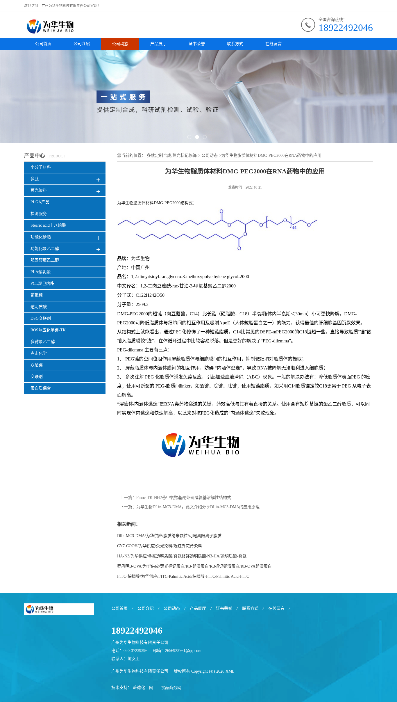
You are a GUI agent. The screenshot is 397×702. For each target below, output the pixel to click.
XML (230, 671)
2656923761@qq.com (183, 650)
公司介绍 (82, 44)
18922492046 (346, 27)
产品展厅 (158, 44)
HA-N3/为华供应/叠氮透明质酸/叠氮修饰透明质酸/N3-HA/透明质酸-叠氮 (181, 556)
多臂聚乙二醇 (43, 342)
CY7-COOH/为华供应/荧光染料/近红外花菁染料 (159, 546)
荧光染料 (39, 190)
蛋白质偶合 (41, 388)
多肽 (35, 179)
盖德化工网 (143, 687)
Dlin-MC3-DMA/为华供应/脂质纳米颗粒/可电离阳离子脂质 (169, 536)
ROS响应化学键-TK (48, 330)
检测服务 (39, 214)
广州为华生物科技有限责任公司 (139, 671)
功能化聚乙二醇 (45, 248)
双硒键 (37, 365)
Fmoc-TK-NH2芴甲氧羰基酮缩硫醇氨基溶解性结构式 (183, 497)
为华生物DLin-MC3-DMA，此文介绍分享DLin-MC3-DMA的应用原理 (198, 507)
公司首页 (43, 44)
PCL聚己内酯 (42, 283)
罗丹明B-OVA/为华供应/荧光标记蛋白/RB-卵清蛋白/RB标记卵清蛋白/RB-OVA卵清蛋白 (194, 566)
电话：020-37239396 (129, 650)
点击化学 (39, 353)
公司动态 (120, 44)
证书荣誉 (197, 44)
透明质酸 (39, 307)
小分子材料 (41, 167)
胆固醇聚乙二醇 (45, 260)
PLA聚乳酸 (41, 272)
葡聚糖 (37, 295)
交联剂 (37, 376)
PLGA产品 (40, 202)
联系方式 (235, 44)
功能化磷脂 (41, 237)
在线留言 (273, 44)
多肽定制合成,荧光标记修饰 (172, 155)
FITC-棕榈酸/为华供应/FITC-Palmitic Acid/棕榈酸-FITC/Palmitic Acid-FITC (183, 576)
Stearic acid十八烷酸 (48, 225)
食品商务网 (171, 687)
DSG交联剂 (41, 318)
